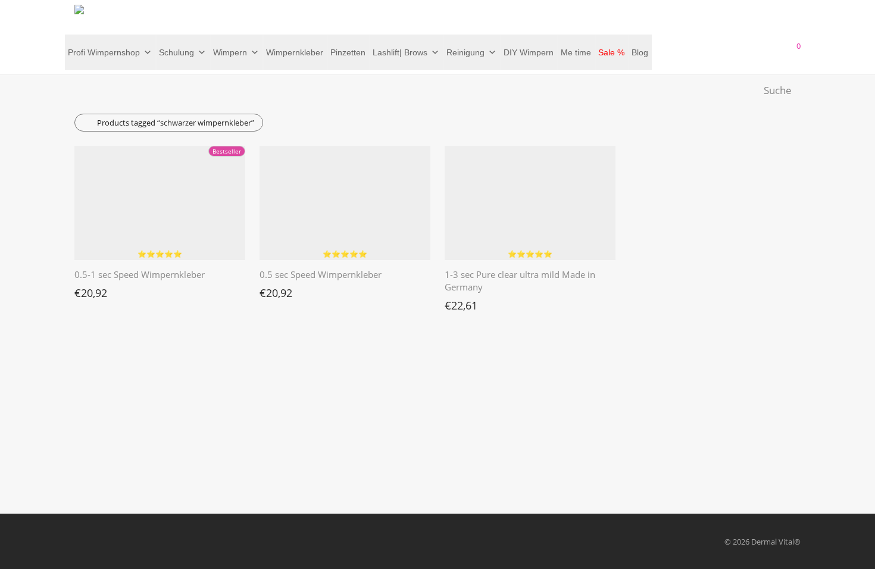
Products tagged (175, 122)
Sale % (611, 52)
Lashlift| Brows (400, 52)
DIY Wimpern (529, 52)
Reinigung (465, 52)
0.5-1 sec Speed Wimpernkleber (139, 274)
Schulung (176, 52)
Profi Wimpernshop (104, 52)
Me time (576, 52)
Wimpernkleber (294, 52)
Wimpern (230, 52)
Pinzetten (347, 52)
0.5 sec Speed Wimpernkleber (321, 274)
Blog (640, 52)
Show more (88, 289)
